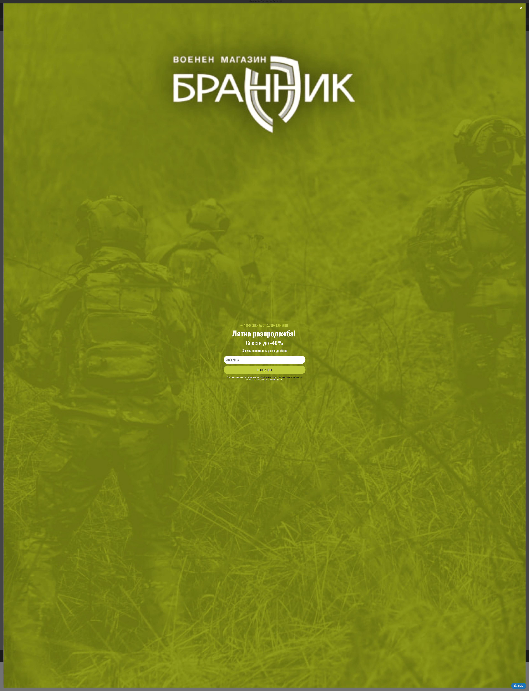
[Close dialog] (521, 8)
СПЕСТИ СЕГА (264, 370)
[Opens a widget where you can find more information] (518, 686)
